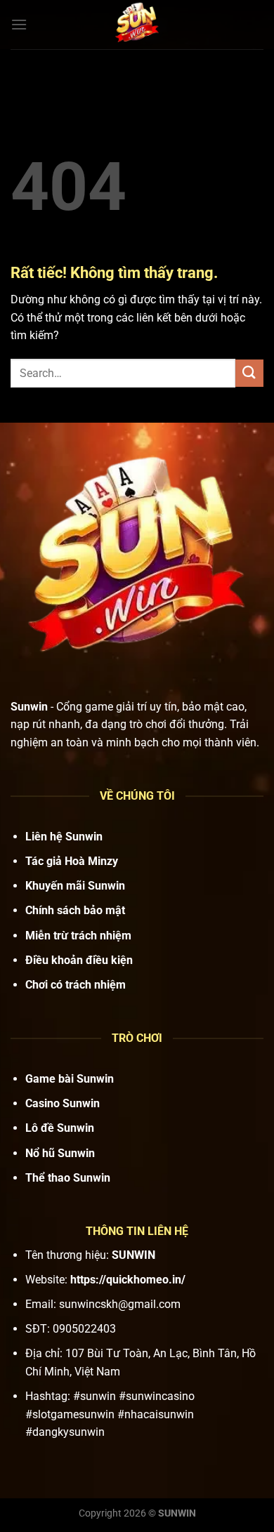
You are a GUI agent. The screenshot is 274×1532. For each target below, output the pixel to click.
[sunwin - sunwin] (137, 24)
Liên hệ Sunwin (64, 836)
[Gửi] (249, 373)
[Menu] (19, 24)
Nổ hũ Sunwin (60, 1153)
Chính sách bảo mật (75, 910)
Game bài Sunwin (69, 1078)
